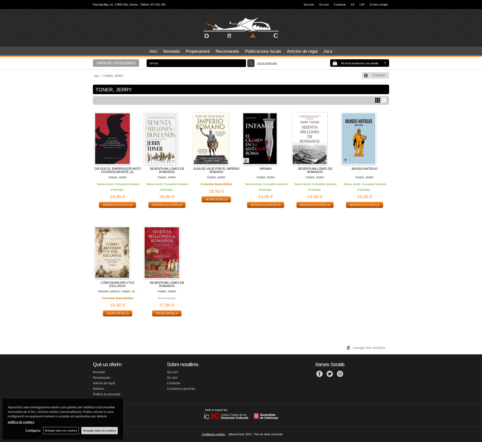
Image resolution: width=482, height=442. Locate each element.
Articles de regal (302, 51)
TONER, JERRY (117, 177)
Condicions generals (181, 389)
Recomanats (227, 51)
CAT (362, 4)
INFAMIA (266, 169)
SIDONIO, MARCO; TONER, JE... (117, 291)
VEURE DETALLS (216, 199)
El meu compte (379, 4)
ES (352, 4)
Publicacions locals (263, 51)
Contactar (340, 4)
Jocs (327, 51)
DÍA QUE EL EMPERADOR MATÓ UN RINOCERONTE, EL (118, 170)
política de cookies (21, 422)
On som (324, 4)
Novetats (171, 51)
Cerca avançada (267, 63)
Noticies (98, 389)
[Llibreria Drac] (241, 28)
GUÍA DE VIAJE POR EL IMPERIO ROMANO (216, 170)
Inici (153, 51)
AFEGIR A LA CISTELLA (117, 204)
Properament (198, 51)
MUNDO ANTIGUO (364, 169)
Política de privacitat (106, 394)
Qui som (309, 4)
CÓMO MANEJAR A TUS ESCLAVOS (117, 284)
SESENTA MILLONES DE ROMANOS (167, 170)
